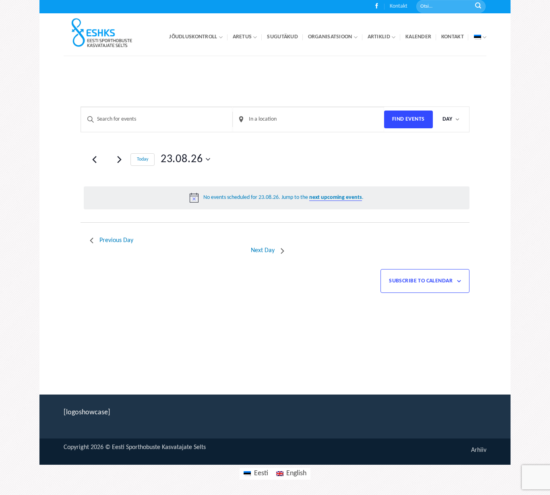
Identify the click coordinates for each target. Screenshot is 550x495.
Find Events (408, 119)
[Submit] (478, 6)
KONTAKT (452, 37)
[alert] (276, 197)
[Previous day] (94, 159)
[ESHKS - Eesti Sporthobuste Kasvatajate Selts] (109, 34)
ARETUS (242, 37)
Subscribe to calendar (421, 281)
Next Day (263, 250)
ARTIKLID (379, 37)
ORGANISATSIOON (330, 37)
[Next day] (119, 159)
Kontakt (398, 6)
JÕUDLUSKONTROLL (193, 37)
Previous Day (116, 240)
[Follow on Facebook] (376, 6)
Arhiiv (478, 450)
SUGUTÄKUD (282, 37)
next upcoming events (335, 197)
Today (142, 159)
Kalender (418, 37)
